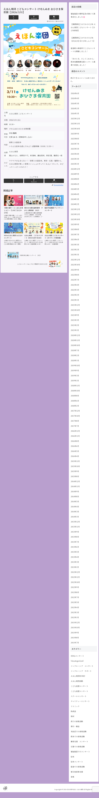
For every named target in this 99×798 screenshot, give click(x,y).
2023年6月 (75, 239)
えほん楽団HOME (78, 676)
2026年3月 (75, 103)
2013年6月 (75, 547)
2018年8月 (75, 395)
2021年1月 (75, 330)
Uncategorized (77, 661)
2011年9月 (75, 632)
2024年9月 (75, 174)
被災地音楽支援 (77, 771)
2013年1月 (75, 567)
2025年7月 (75, 143)
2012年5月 (75, 602)
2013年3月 (75, 562)
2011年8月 (75, 637)
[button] (54, 17)
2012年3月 (75, 612)
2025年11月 (75, 123)
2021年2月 (75, 325)
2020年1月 (75, 360)
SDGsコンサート (77, 656)
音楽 (72, 776)
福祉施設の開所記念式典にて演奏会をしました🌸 (83, 15)
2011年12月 (75, 622)
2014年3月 (75, 511)
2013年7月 (75, 542)
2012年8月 (75, 592)
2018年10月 (75, 390)
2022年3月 (75, 290)
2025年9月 (75, 133)
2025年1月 (75, 164)
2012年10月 (75, 582)
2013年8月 (75, 536)
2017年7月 (75, 426)
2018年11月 (75, 385)
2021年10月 (75, 310)
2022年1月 (75, 300)
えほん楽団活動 (77, 681)
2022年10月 (75, 264)
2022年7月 (75, 279)
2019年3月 (75, 375)
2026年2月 (75, 108)
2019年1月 (75, 380)
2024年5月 (75, 189)
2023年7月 (75, 234)
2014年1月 (75, 516)
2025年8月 (75, 138)
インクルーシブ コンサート (82, 666)
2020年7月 (75, 350)
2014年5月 (75, 501)
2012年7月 (75, 597)
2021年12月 (75, 305)
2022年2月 (75, 295)
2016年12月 (75, 431)
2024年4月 (75, 194)
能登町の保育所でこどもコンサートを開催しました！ (83, 50)
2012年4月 (75, 607)
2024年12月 (75, 169)
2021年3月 (75, 320)
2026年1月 (75, 113)
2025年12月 (75, 118)
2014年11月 (75, 486)
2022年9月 (75, 269)
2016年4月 (75, 456)
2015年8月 (75, 476)
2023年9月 (75, 224)
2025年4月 (75, 154)
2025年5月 (75, 148)
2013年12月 (75, 521)
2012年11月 (75, 577)
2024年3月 (75, 199)
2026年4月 (75, 98)
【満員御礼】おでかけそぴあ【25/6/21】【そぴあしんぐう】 (83, 39)
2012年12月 (75, 572)
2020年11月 (75, 340)
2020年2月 (75, 355)
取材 (72, 716)
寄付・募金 (75, 726)
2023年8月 (75, 229)
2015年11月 (75, 461)
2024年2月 (75, 204)
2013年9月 (75, 531)
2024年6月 (75, 184)
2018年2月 (75, 405)
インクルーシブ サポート (81, 671)
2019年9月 (75, 370)
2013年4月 (75, 557)
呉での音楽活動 (77, 721)
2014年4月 (75, 506)
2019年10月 (75, 365)
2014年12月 (75, 481)
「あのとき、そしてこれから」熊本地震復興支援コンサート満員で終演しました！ (83, 61)
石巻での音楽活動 (78, 746)
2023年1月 (75, 254)
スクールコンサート (78, 696)
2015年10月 (75, 466)
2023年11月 (75, 214)
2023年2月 (75, 249)
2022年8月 (75, 274)
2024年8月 (75, 179)
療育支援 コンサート (80, 741)
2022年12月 (75, 259)
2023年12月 (75, 209)
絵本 (72, 756)
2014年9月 (75, 491)
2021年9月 (75, 315)
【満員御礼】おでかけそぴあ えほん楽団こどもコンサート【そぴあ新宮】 (83, 27)
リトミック (75, 706)
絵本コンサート (77, 761)
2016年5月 (75, 451)
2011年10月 (75, 627)
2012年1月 (75, 617)
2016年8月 (75, 441)
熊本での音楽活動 (78, 736)
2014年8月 (75, 496)
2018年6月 (75, 400)
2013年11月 (75, 526)
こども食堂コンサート (79, 686)
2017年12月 (75, 410)
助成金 (73, 711)
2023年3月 (75, 244)
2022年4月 (75, 285)
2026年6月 (75, 93)
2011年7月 (75, 642)
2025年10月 (75, 128)
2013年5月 (75, 552)
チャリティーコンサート (80, 701)
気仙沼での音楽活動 (78, 731)
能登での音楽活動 (78, 766)
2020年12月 (75, 335)
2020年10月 (75, 345)
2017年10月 (75, 416)
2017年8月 (75, 421)
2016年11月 (75, 436)
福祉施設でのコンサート (80, 751)
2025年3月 (75, 159)
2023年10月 (75, 219)
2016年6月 (75, 446)
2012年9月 (75, 587)
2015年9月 (75, 471)
